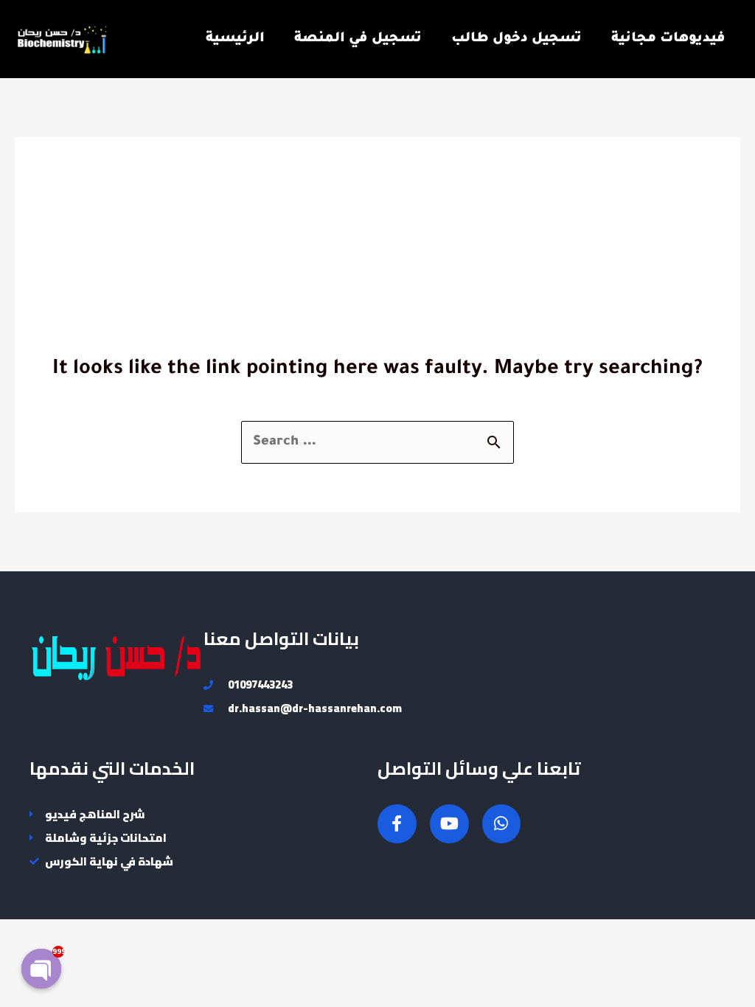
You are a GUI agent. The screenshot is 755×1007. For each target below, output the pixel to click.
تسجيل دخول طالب (516, 39)
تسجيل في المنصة (358, 39)
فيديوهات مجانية (668, 39)
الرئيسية (235, 39)
